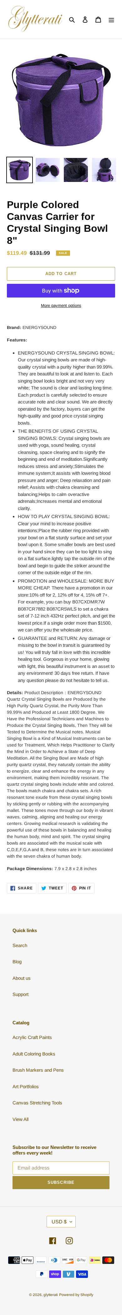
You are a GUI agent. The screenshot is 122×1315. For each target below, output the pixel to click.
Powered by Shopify (76, 1295)
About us (22, 978)
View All (20, 1119)
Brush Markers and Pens (38, 1070)
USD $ (59, 1221)
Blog (17, 961)
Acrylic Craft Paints (32, 1037)
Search (20, 945)
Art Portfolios (26, 1086)
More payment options (61, 305)
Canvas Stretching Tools (37, 1102)
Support (20, 994)
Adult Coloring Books (34, 1053)
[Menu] (111, 19)
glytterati (50, 1295)
